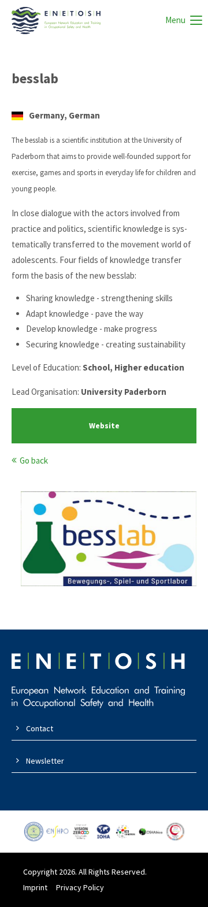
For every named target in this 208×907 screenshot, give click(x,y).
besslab (35, 78)
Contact (39, 728)
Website (104, 426)
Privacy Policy (80, 887)
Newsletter (45, 761)
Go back (34, 460)
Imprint (35, 887)
